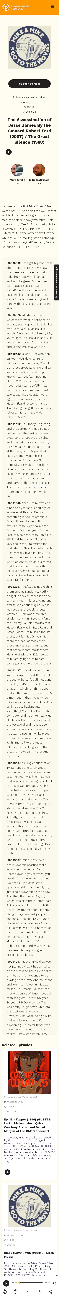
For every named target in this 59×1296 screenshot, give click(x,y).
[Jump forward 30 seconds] (15, 1291)
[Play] (6, 1283)
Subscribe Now (29, 83)
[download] (39, 1291)
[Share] (50, 1291)
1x (27, 1291)
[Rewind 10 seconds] (5, 1291)
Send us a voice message (56, 281)
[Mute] (54, 1283)
